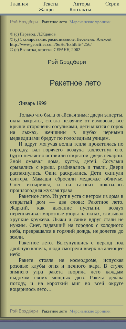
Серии (112, 3)
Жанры (47, 9)
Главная (19, 3)
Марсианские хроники (89, 21)
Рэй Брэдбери (24, 21)
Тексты (50, 3)
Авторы (81, 3)
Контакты (80, 9)
